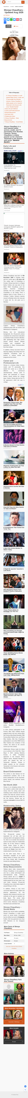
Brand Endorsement (9, 112)
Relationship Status (9, 116)
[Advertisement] (14, 75)
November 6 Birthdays (14, 1021)
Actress (12, 6)
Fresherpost (6, 6)
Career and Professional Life (12, 110)
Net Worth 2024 (8, 114)
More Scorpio (14, 1028)
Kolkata (12, 35)
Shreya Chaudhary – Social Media (13, 122)
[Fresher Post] (4, 2)
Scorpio (14, 1041)
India (16, 35)
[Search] (22, 2)
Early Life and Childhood (11, 108)
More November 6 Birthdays (14, 1008)
